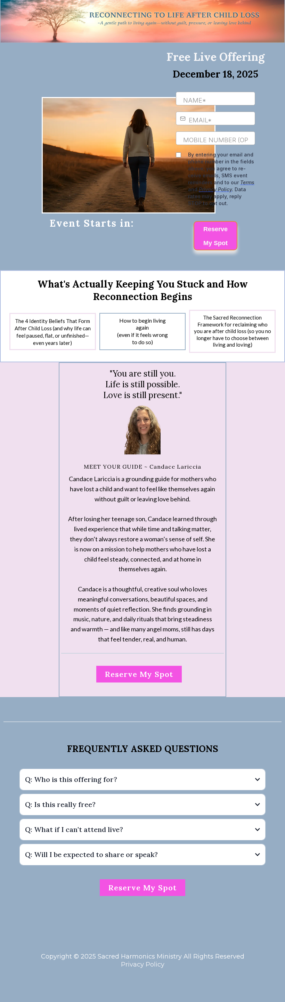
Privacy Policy (142, 964)
